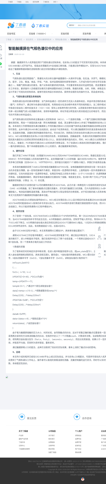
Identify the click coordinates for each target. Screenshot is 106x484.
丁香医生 (46, 2)
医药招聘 (36, 2)
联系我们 (51, 439)
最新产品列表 (23, 439)
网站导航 (51, 449)
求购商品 (78, 436)
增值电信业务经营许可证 (52, 464)
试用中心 (22, 446)
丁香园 (19, 2)
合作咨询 (86, 418)
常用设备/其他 (61, 39)
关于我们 (51, 436)
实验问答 (65, 33)
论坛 (27, 2)
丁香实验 (22, 442)
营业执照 (40, 464)
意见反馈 (31, 418)
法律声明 (51, 446)
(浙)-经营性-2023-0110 (73, 461)
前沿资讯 (29, 39)
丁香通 (10, 2)
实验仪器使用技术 (44, 39)
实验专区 (11, 33)
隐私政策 (78, 452)
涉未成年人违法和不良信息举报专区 (82, 475)
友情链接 (51, 442)
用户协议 (78, 449)
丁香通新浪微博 (24, 449)
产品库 (21, 436)
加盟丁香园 (52, 452)
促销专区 (78, 446)
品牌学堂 (78, 442)
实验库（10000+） (38, 33)
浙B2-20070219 (34, 461)
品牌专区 (78, 439)
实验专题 (87, 33)
